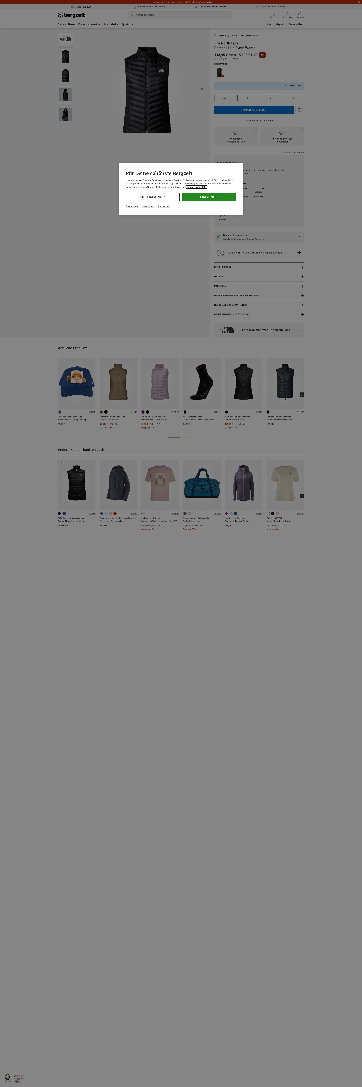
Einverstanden (209, 197)
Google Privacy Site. (196, 187)
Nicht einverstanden (152, 197)
